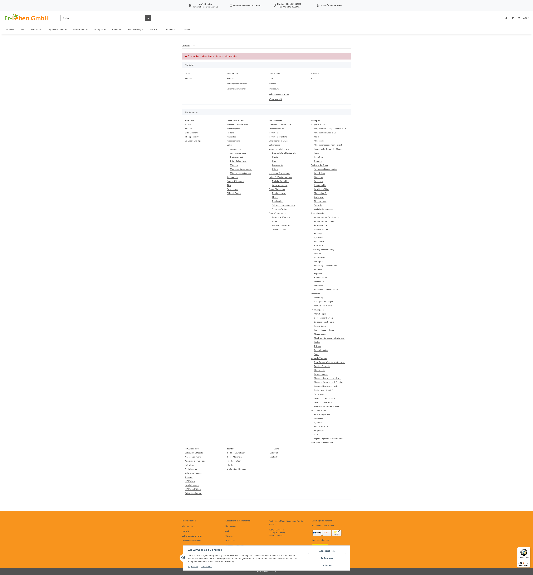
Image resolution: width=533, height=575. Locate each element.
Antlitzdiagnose (233, 129)
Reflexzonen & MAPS (323, 390)
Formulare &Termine (281, 217)
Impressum (274, 89)
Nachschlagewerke (193, 457)
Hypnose (318, 422)
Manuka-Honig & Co (323, 306)
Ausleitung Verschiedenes (325, 265)
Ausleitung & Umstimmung (322, 249)
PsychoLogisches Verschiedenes (328, 438)
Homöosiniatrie (320, 277)
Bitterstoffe (274, 453)
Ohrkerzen (318, 197)
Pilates (317, 342)
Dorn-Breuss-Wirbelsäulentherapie (329, 362)
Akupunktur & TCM (319, 125)
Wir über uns (232, 73)
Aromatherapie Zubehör (324, 221)
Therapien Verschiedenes (322, 442)
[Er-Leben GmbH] (27, 18)
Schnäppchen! (191, 133)
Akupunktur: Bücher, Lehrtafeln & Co (330, 129)
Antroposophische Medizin (325, 169)
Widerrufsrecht (275, 99)
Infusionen (318, 286)
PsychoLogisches (318, 410)
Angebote (189, 129)
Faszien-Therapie (322, 366)
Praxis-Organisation (277, 213)
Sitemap (272, 84)
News (187, 73)
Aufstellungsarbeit (322, 414)
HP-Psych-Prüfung (193, 489)
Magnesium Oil (320, 193)
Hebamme (274, 449)
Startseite (10, 29)
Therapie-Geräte (279, 209)
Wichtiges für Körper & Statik (326, 406)
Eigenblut (318, 273)
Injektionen (319, 281)
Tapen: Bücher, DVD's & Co (326, 398)
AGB (271, 78)
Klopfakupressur (321, 426)
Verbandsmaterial (276, 129)
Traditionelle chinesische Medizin (328, 149)
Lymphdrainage (321, 374)
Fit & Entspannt (317, 310)
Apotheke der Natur (319, 165)
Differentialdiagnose (194, 473)
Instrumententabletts (278, 137)
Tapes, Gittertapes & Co (324, 402)
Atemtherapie (320, 314)
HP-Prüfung (190, 481)
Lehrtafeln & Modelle (194, 453)
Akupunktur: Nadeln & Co (325, 133)
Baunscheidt (319, 257)
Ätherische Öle (320, 225)
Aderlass (318, 269)
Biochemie (318, 177)
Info (22, 29)
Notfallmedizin (191, 469)
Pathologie (189, 465)
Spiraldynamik (320, 394)
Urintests (234, 165)
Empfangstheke (279, 193)
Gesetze (188, 477)
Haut (274, 161)
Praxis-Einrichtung (277, 189)
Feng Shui (318, 157)
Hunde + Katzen (234, 461)
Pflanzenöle (319, 241)
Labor (229, 145)
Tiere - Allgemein (234, 457)
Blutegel (317, 253)
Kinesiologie (232, 137)
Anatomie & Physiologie (195, 461)
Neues (188, 125)
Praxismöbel (277, 201)
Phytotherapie (320, 201)
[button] (506, 18)
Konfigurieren (327, 558)
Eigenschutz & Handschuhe (284, 153)
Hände (275, 157)
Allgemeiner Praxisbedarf (280, 125)
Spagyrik (318, 205)
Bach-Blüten (319, 173)
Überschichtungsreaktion (241, 169)
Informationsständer (281, 225)
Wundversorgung (279, 185)
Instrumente (274, 133)
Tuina (316, 153)
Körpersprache (233, 141)
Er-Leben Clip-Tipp (193, 141)
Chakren (318, 161)
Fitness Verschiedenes (324, 330)
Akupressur (319, 141)
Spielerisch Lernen (193, 493)
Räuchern (318, 245)
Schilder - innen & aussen (283, 205)
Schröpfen (318, 261)
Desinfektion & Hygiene (279, 149)
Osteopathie (232, 177)
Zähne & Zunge (234, 193)
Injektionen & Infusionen (279, 173)
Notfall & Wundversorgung (280, 177)
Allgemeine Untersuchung (238, 125)
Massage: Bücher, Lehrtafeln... (327, 378)
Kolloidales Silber (321, 189)
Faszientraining (321, 326)
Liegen (275, 197)
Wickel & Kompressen (323, 209)
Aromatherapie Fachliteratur (326, 217)
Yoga (316, 354)
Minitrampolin (320, 334)
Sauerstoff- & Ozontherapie (326, 290)
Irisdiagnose (232, 133)
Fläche (275, 169)
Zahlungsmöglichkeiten (237, 84)
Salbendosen (274, 145)
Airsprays (318, 233)
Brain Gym (318, 418)
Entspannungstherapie (324, 322)
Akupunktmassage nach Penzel (328, 145)
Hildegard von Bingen (323, 302)
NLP (316, 434)
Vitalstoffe (274, 457)
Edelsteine (318, 181)
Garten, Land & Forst (236, 469)
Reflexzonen (232, 189)
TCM (229, 185)
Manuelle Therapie (319, 358)
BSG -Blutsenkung (238, 161)
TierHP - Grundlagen (236, 453)
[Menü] (528, 549)
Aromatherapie (317, 213)
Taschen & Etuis (279, 229)
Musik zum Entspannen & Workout (329, 338)
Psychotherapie (192, 485)
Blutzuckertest (236, 157)
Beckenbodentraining (323, 318)
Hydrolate (318, 237)
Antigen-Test (235, 149)
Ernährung (315, 294)
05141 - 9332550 (276, 530)
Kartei (274, 221)
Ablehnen (327, 565)
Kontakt (188, 78)
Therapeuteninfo (192, 137)
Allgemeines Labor (238, 153)
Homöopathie (320, 185)
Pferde (230, 465)
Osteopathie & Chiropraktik (326, 386)
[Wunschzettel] (512, 18)
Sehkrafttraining (321, 350)
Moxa (316, 137)
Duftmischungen (321, 229)
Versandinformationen (236, 89)
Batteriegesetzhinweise (279, 94)
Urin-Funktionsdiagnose (240, 173)
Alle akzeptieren (327, 551)
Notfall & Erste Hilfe (280, 181)
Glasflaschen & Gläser (278, 141)
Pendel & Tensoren (235, 181)
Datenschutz (274, 73)
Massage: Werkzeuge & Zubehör (328, 382)
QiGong (317, 346)
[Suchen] (148, 18)
